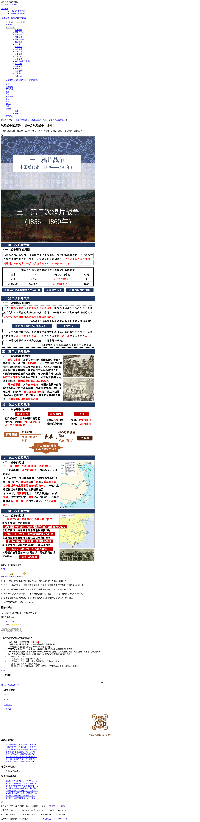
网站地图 (23, 18)
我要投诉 (4, 577)
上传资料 (4, 9)
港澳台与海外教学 (22, 61)
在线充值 (5, 18)
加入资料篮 (5, 685)
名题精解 (18, 64)
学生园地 (18, 49)
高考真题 (18, 35)
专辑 (7, 106)
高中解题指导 (20, 39)
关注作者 (8, 709)
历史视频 (18, 54)
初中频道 (18, 37)
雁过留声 (18, 69)
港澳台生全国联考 (56, 120)
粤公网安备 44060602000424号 (55, 819)
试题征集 (9, 80)
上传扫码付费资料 (17, 14)
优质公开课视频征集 (29, 80)
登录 (7, 621)
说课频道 (18, 66)
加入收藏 (12, 577)
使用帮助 (14, 18)
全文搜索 (9, 25)
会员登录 (4, 4)
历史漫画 (18, 73)
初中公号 (18, 113)
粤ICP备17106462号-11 (58, 806)
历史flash (18, 56)
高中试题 (18, 76)
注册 (12, 621)
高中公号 (18, 111)
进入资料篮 (14, 685)
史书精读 (18, 59)
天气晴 (39, 131)
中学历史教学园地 (21, 120)
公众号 (8, 109)
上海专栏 (18, 71)
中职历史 (18, 44)
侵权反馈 (17, 80)
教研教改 (18, 42)
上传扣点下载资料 (17, 11)
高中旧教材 (19, 32)
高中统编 (18, 30)
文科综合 (18, 47)
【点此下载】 (34, 642)
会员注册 (13, 4)
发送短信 (8, 705)
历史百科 (18, 52)
